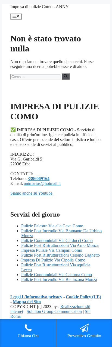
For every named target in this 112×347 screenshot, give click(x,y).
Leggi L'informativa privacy (36, 296)
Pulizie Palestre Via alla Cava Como (52, 226)
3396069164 (38, 178)
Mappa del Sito (27, 301)
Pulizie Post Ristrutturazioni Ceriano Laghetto (60, 255)
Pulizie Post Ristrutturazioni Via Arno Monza (60, 245)
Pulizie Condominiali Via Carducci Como (57, 240)
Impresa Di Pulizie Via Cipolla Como (53, 260)
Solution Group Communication (54, 311)
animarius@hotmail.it (42, 183)
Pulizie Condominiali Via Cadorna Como (56, 274)
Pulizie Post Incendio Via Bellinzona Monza (59, 279)
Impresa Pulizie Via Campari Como (51, 250)
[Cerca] (66, 76)
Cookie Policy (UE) (83, 296)
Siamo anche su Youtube (31, 193)
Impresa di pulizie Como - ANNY (39, 6)
